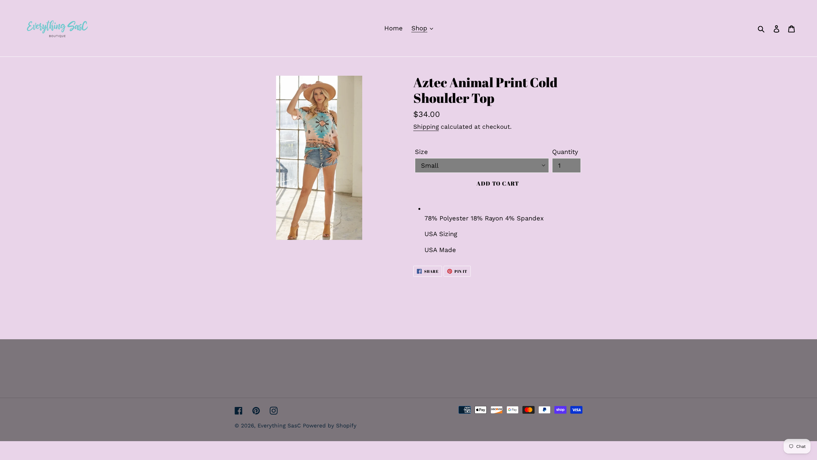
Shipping (426, 126)
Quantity (565, 152)
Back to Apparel (413, 314)
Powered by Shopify (329, 425)
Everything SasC (280, 425)
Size (421, 152)
